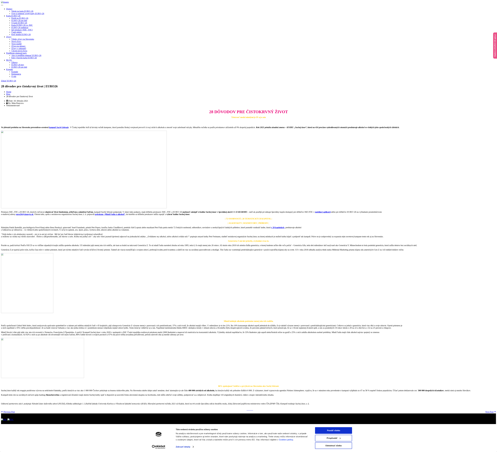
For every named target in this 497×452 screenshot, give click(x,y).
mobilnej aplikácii (323, 212)
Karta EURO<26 (13, 16)
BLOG (9, 60)
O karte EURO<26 (19, 23)
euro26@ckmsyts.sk (24, 214)
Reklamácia (16, 74)
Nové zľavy (16, 41)
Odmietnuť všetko (333, 445)
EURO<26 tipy (17, 65)
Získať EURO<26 (8, 81)
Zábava (14, 62)
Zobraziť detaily (183, 447)
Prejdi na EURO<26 (19, 18)
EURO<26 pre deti (19, 20)
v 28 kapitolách (278, 227)
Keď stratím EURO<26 (21, 34)
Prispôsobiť (332, 438)
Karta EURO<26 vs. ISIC (22, 25)
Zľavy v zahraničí (18, 48)
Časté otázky (16, 32)
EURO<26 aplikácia (19, 27)
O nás (13, 76)
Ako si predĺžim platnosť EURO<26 (26, 55)
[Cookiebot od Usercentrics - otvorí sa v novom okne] (158, 447)
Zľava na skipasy (18, 46)
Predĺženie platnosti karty (16, 53)
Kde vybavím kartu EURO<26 (24, 58)
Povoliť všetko (333, 430)
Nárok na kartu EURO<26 (22, 11)
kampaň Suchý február (58, 127)
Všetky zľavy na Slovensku (22, 39)
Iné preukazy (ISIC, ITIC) (22, 30)
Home (8, 92)
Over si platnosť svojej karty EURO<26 (27, 13)
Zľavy (8, 37)
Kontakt (9, 69)
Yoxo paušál (16, 44)
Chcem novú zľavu (19, 51)
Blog (8, 94)
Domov (9, 9)
